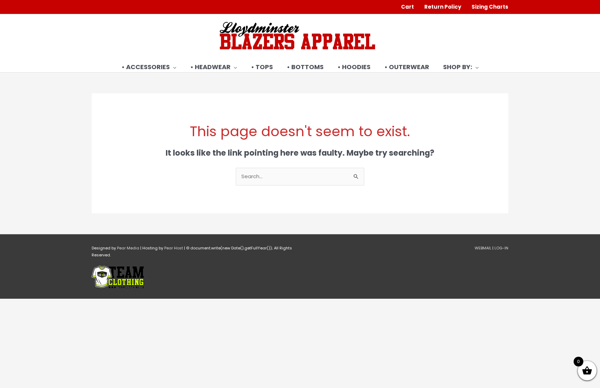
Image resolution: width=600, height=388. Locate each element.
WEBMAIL (483, 248)
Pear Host (173, 248)
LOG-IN (501, 248)
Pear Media (128, 248)
